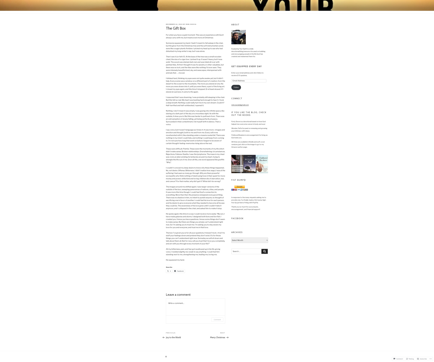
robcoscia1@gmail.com (240, 105)
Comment (217, 320)
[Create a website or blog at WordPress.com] (166, 357)
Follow (236, 87)
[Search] (264, 251)
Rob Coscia (191, 24)
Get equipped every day (246, 66)
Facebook (237, 218)
